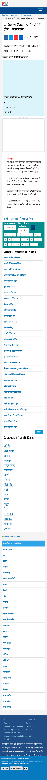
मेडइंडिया (5, 15)
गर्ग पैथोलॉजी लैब (10, 310)
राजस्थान (6, 672)
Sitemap (29, 726)
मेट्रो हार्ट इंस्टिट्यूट (11, 404)
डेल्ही (5, 584)
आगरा (7, 455)
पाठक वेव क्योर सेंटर (11, 380)
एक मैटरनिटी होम (10, 287)
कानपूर (7, 460)
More (39, 432)
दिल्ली (5, 590)
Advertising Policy (11, 729)
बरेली (6, 494)
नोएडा (7, 480)
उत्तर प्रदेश (7, 695)
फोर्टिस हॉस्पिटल (10, 386)
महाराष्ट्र (6, 649)
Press (28, 723)
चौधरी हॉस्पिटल (9, 333)
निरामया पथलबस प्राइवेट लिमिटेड (16, 368)
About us (7, 720)
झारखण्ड (6, 625)
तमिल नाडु (7, 678)
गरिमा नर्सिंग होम (9, 316)
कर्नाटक (6, 631)
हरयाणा (6, 608)
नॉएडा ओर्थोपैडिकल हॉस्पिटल (14, 374)
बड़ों (6, 489)
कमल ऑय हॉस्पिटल (11, 298)
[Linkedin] (21, 37)
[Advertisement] (23, 77)
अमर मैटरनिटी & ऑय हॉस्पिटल (15, 275)
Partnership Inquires (12, 733)
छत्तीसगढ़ (6, 573)
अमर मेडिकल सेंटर (10, 281)
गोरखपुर (8, 470)
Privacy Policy (13, 763)
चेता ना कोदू (8, 328)
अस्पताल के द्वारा (10, 223)
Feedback (30, 729)
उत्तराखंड (6, 701)
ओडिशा (6, 654)
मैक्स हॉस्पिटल (9, 398)
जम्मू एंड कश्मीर (8, 619)
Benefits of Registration (13, 726)
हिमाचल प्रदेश (8, 614)
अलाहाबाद (9, 450)
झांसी (6, 475)
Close (25, 768)
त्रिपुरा (5, 689)
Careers (7, 723)
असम (5, 555)
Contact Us (30, 720)
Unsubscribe (9, 739)
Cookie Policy (4, 763)
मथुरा (6, 504)
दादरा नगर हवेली (9, 578)
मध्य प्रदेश (7, 643)
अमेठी (7, 446)
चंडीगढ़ (5, 567)
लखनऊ (8, 518)
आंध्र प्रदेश (7, 549)
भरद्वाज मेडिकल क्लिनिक (12, 392)
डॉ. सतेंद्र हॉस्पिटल (11, 357)
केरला (5, 637)
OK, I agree (5, 768)
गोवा (4, 596)
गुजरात (5, 602)
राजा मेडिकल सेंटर (10, 427)
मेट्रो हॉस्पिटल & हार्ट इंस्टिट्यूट (15, 409)
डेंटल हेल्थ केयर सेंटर (11, 345)
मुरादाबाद (8, 513)
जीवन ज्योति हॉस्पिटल (11, 339)
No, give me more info (16, 768)
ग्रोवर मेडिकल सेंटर (11, 322)
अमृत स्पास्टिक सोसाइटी (12, 269)
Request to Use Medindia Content (17, 736)
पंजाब (5, 666)
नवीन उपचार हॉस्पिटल (12, 363)
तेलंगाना (6, 684)
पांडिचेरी (6, 660)
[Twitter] (11, 37)
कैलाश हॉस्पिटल (9, 304)
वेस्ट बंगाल (7, 707)
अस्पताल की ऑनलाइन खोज (21, 15)
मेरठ (6, 509)
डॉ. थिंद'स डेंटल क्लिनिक (13, 351)
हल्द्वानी (7, 528)
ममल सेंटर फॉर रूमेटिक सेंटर (14, 415)
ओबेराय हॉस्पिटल (10, 293)
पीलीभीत (8, 484)
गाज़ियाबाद (9, 465)
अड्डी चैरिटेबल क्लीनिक (12, 263)
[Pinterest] (16, 37)
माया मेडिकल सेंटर (10, 421)
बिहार (5, 561)
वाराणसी (8, 523)
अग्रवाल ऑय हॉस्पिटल (12, 257)
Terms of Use (25, 763)
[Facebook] (6, 37)
